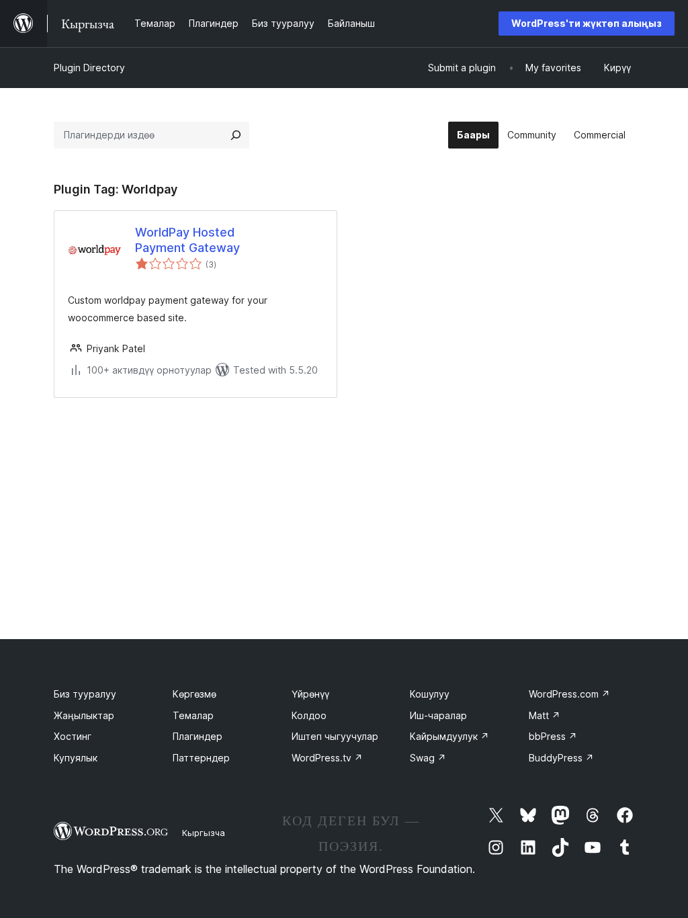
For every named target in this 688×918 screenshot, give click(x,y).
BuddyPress (561, 757)
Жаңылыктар (84, 715)
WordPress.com (569, 694)
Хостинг (72, 736)
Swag (428, 757)
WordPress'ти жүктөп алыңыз (586, 23)
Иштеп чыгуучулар (335, 736)
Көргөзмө (194, 694)
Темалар (193, 715)
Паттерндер (201, 757)
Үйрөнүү (310, 694)
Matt (544, 715)
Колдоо (309, 715)
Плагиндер (197, 736)
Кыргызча (203, 832)
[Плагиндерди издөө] (235, 135)
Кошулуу (429, 694)
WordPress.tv (327, 757)
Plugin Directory (89, 67)
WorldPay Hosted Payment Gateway (187, 240)
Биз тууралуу (85, 694)
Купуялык (75, 757)
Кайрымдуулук (449, 736)
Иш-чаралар (438, 715)
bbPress (553, 736)
